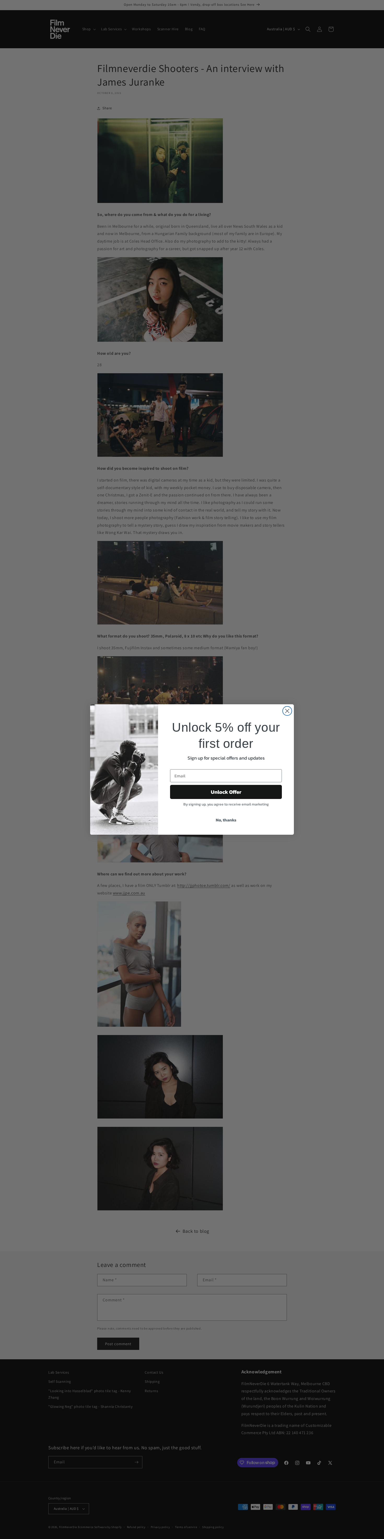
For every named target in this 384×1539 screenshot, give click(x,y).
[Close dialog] (287, 711)
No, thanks (226, 820)
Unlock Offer (226, 792)
